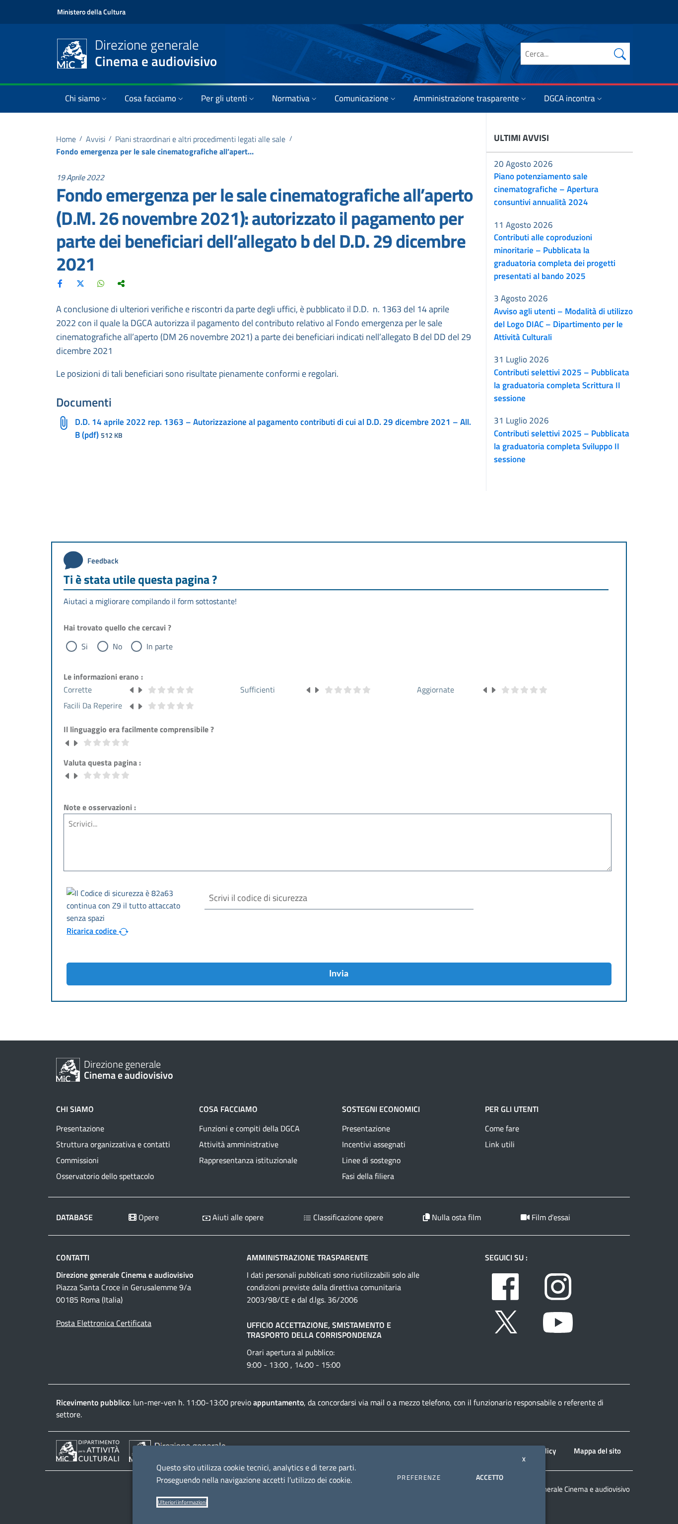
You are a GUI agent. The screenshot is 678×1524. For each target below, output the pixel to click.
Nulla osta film (455, 1217)
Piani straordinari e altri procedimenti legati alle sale (200, 139)
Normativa (291, 98)
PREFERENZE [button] (419, 1477)
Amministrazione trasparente (466, 98)
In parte (159, 646)
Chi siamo (82, 98)
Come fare (502, 1128)
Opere (147, 1217)
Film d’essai (550, 1217)
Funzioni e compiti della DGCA (249, 1128)
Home (66, 139)
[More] (121, 283)
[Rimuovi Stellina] (132, 689)
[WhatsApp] (101, 283)
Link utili (500, 1144)
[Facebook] (60, 283)
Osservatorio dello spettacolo (105, 1176)
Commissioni (77, 1160)
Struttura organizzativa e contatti (113, 1144)
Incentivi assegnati (374, 1144)
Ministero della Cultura (91, 11)
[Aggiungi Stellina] (140, 689)
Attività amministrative (238, 1144)
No (117, 646)
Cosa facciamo (150, 98)
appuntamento (278, 1402)
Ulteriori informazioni (182, 1502)
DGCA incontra (569, 98)
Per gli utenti (224, 98)
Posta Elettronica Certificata (103, 1323)
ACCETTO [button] (489, 1477)
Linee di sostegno (371, 1160)
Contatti (72, 1257)
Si (84, 646)
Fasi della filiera (368, 1176)
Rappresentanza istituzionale (248, 1160)
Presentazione (80, 1128)
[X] (80, 283)
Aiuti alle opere (237, 1217)
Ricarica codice (93, 931)
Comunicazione (362, 98)
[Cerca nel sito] (620, 53)
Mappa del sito (597, 1450)
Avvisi (95, 139)
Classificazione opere (347, 1217)
